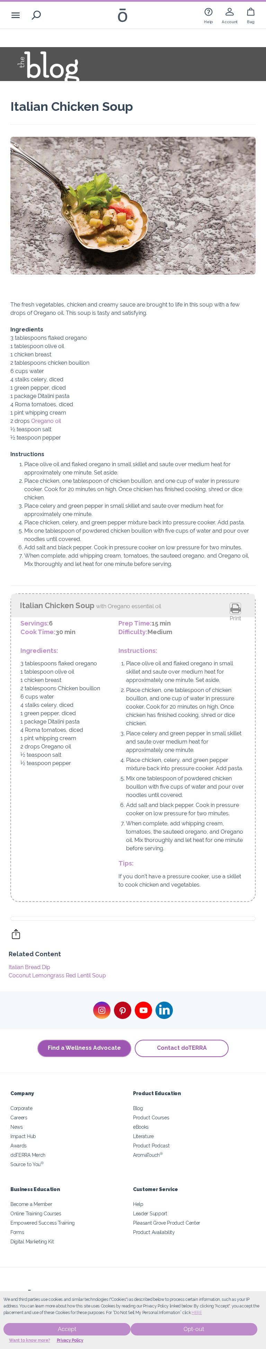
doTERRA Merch (27, 1155)
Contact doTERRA (182, 1048)
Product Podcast (151, 1145)
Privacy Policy (70, 1340)
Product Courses (151, 1117)
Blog (138, 1108)
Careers (18, 1117)
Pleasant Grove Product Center (166, 1223)
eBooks (141, 1127)
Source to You (27, 1164)
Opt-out (194, 1329)
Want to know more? (29, 1340)
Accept (67, 1329)
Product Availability (154, 1232)
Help (138, 1204)
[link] (208, 15)
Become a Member (31, 1204)
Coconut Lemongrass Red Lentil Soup (57, 975)
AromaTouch (148, 1155)
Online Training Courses (35, 1213)
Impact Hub (23, 1136)
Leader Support (150, 1213)
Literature (143, 1136)
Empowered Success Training (42, 1223)
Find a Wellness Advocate (84, 1048)
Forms (17, 1232)
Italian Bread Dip (29, 967)
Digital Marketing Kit (32, 1241)
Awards (18, 1145)
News (16, 1127)
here (197, 1312)
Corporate (21, 1108)
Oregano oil (46, 421)
